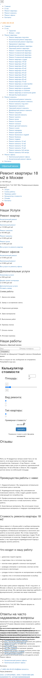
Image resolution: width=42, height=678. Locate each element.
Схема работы (9, 191)
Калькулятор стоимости (13, 196)
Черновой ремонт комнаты (19, 108)
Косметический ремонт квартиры (21, 42)
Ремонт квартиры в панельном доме (22, 92)
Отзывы (7, 198)
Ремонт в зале (14, 128)
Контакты (7, 17)
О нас (6, 8)
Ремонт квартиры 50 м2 (17, 75)
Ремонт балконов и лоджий (19, 134)
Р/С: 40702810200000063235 (19, 677)
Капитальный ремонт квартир (15, 642)
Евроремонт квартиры (17, 44)
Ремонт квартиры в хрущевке (19, 88)
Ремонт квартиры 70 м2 (17, 81)
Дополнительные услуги (9, 286)
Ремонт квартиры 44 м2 (17, 70)
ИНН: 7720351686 (23, 675)
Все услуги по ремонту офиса (11, 266)
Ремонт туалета (14, 117)
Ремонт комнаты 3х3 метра (19, 150)
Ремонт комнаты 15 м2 (17, 146)
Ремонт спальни (15, 123)
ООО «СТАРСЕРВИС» (8, 675)
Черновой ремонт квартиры (19, 48)
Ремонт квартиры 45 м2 (17, 72)
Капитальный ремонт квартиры (20, 39)
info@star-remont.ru (21, 669)
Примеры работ (10, 194)
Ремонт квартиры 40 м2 (17, 66)
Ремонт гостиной (15, 121)
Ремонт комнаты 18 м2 (17, 148)
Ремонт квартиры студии (18, 59)
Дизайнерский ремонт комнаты (20, 110)
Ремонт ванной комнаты (18, 115)
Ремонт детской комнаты (18, 126)
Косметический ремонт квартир (16, 640)
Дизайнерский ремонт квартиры (20, 46)
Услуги (6, 189)
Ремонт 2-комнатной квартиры (20, 53)
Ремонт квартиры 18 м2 (17, 61)
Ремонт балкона (15, 137)
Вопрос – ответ (14, 33)
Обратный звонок (10, 165)
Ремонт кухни (14, 119)
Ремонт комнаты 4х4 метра (19, 152)
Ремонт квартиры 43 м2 (17, 68)
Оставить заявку (6, 288)
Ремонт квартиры (10, 11)
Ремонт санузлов (15, 112)
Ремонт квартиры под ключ (19, 37)
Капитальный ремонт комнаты (20, 99)
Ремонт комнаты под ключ (18, 103)
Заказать (21, 429)
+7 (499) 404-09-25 (7, 23)
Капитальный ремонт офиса (19, 157)
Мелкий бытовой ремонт (18, 95)
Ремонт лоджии (14, 139)
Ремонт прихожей (15, 132)
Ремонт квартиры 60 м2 (17, 79)
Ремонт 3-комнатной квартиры (20, 55)
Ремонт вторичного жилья (18, 86)
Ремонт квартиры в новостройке (20, 84)
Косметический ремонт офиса (20, 159)
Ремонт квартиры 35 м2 (17, 64)
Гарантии (12, 30)
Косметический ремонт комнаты (21, 101)
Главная (7, 6)
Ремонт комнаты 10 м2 (17, 141)
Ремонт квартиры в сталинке (19, 90)
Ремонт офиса (9, 15)
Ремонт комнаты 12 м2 (17, 143)
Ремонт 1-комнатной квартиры (20, 50)
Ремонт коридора (15, 130)
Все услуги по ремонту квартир (11, 247)
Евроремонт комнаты (17, 106)
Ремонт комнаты (10, 13)
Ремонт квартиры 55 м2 (17, 77)
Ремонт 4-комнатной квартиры (20, 57)
